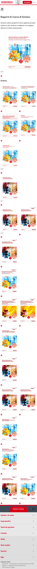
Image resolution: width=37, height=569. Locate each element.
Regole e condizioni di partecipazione (14, 565)
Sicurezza (5, 564)
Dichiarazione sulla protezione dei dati (22, 564)
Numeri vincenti (18, 509)
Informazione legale (8, 567)
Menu (2, 10)
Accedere (27, 2)
